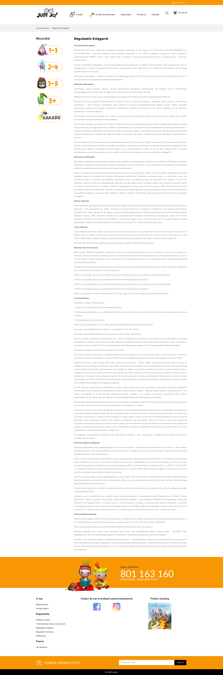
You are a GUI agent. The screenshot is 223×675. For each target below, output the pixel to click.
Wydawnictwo (42, 604)
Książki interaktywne (105, 14)
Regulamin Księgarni (45, 628)
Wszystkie (43, 38)
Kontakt (155, 14)
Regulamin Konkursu (45, 632)
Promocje (141, 14)
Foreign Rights (42, 608)
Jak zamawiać (41, 647)
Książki (79, 14)
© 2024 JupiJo (111, 672)
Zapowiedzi (126, 14)
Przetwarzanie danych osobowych (50, 624)
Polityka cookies (43, 620)
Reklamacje (41, 636)
